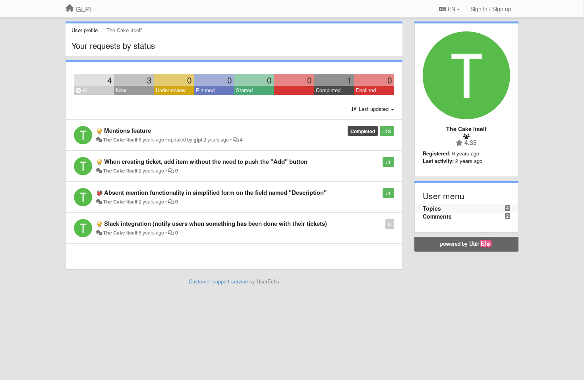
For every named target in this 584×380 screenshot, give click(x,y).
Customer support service (218, 281)
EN (451, 9)
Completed (328, 90)
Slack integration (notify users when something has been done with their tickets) (215, 223)
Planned (205, 90)
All (85, 90)
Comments (437, 216)
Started (244, 90)
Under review (171, 90)
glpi (197, 139)
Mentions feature (127, 130)
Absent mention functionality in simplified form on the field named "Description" (215, 192)
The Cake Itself (120, 139)
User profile (85, 30)
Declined (366, 90)
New (121, 90)
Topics (432, 208)
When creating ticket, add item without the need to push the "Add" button (205, 161)
